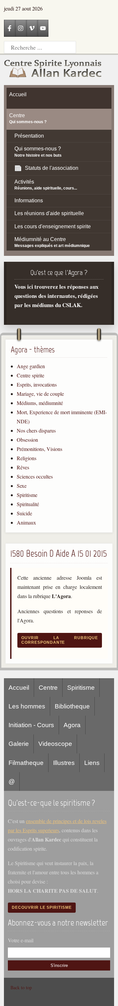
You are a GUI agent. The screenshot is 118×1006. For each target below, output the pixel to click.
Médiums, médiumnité (40, 402)
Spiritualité (28, 504)
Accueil (19, 687)
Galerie (19, 743)
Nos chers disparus (36, 430)
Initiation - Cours (31, 725)
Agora (72, 725)
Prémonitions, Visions (39, 448)
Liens (92, 762)
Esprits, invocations (37, 384)
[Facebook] (9, 28)
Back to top (21, 987)
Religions (26, 458)
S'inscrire (59, 965)
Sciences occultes (35, 476)
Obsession (27, 439)
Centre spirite (30, 375)
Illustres (64, 762)
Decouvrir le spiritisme (42, 907)
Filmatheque (26, 762)
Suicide (24, 513)
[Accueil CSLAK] (53, 69)
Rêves (23, 467)
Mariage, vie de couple (40, 393)
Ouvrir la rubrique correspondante (59, 640)
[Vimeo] (31, 28)
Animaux (26, 522)
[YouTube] (43, 28)
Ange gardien (31, 366)
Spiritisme (27, 494)
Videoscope (55, 743)
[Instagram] (20, 28)
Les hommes (27, 706)
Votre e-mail (20, 940)
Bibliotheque (72, 706)
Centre (48, 687)
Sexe (22, 485)
